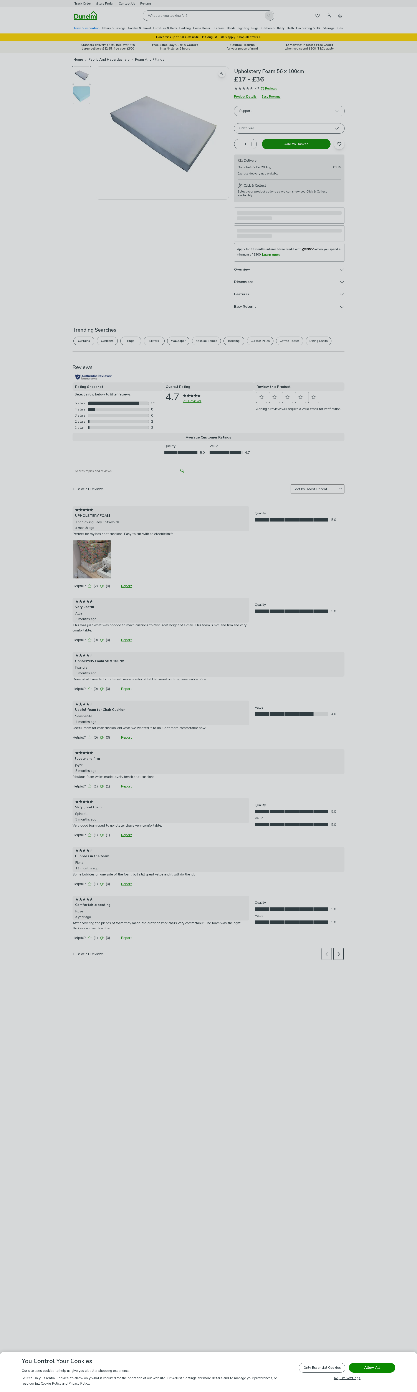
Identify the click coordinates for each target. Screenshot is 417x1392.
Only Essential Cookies (322, 1367)
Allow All (372, 1367)
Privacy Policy (78, 1383)
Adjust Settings (347, 1378)
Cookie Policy (51, 1383)
